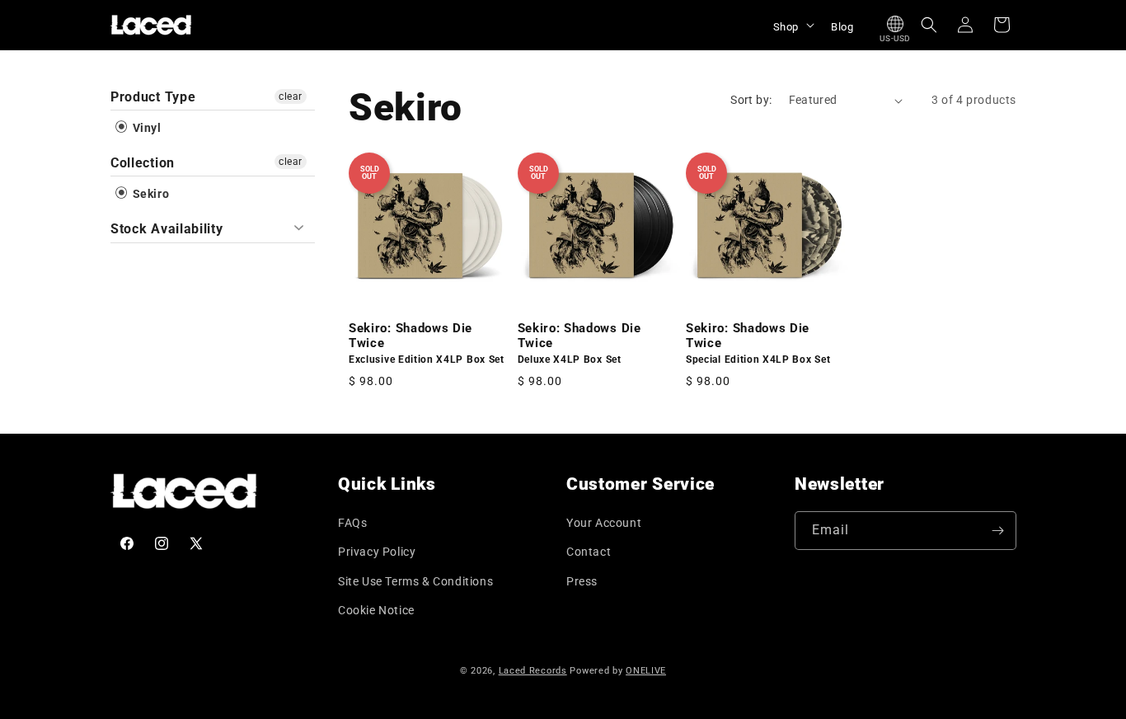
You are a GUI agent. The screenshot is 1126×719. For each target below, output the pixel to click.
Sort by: (751, 99)
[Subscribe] (997, 530)
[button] (792, 25)
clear (291, 96)
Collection (142, 163)
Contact (588, 551)
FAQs (352, 522)
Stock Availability (166, 229)
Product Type (152, 97)
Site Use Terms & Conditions (415, 581)
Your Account (603, 522)
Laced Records (533, 670)
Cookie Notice (376, 610)
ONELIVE (646, 670)
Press (582, 581)
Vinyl (145, 127)
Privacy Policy (376, 551)
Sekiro (149, 193)
